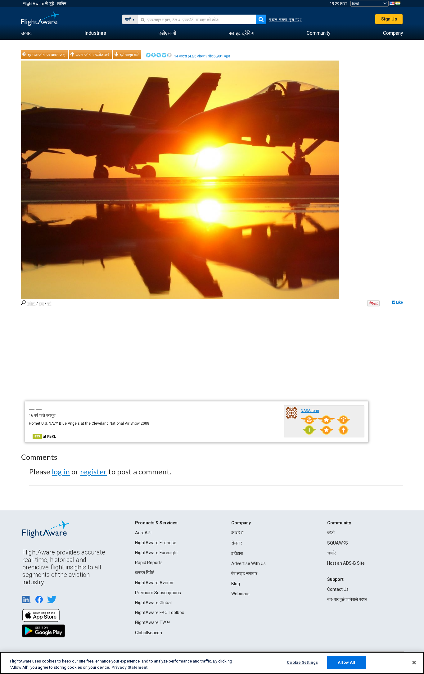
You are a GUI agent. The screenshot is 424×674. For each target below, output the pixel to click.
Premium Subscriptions (158, 592)
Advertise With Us (248, 563)
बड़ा (41, 303)
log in (61, 471)
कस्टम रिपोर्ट (144, 572)
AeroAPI (143, 532)
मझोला (31, 303)
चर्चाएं (331, 552)
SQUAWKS (337, 543)
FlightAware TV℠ (152, 622)
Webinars (240, 593)
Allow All (346, 662)
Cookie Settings (302, 662)
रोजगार (236, 543)
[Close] (414, 662)
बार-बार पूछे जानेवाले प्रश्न (347, 599)
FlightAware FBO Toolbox (159, 612)
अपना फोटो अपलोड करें (92, 54)
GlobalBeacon (148, 632)
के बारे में (237, 532)
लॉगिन (61, 3)
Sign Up (389, 18)
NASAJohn (310, 411)
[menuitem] (26, 33)
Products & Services (156, 522)
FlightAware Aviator (154, 582)
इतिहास (237, 553)
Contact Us (338, 589)
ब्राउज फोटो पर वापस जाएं (46, 54)
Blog (235, 583)
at (45, 436)
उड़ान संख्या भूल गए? (285, 19)
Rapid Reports (149, 562)
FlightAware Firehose (155, 542)
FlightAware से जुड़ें (38, 3)
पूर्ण (49, 303)
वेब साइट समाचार (244, 573)
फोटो (331, 532)
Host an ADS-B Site (346, 563)
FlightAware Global (153, 602)
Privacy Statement (129, 667)
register (93, 471)
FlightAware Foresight (156, 552)
